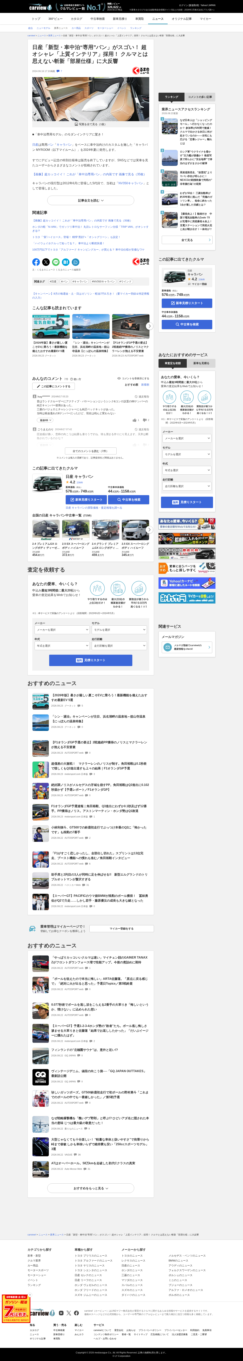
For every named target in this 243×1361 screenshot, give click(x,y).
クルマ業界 (34, 1260)
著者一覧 (126, 1334)
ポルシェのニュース (181, 1275)
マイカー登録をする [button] (122, 928)
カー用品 (33, 1265)
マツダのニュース (132, 1280)
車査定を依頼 (173, 363)
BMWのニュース (178, 1260)
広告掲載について (160, 1334)
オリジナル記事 (182, 18)
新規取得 (193, 5)
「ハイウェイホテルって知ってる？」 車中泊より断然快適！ (68, 243)
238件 (80, 482)
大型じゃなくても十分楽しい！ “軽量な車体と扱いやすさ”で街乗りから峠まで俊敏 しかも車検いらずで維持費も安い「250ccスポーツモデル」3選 (100, 1144)
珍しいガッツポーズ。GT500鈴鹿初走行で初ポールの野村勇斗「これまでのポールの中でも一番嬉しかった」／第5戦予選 (100, 1095)
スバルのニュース (132, 1285)
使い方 (77, 379)
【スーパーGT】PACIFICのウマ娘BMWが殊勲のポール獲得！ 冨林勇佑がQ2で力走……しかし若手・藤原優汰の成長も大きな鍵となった (99, 898)
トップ (36, 18)
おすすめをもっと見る (89, 1188)
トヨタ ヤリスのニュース (90, 1265)
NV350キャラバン (130, 183)
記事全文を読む (88, 200)
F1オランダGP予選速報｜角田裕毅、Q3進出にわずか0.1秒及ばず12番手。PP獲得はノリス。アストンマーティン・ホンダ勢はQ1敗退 (99, 808)
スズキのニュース (132, 1289)
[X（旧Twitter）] (69, 1313)
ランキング (171, 96)
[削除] (30, 1295)
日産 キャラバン (79, 476)
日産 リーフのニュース (88, 1280)
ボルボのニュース (179, 1294)
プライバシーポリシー (150, 1330)
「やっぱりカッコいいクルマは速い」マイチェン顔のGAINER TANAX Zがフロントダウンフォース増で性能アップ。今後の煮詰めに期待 (99, 960)
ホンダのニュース (132, 1270)
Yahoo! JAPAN (207, 5)
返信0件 (44, 420)
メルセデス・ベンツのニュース (187, 1255)
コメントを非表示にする (135, 378)
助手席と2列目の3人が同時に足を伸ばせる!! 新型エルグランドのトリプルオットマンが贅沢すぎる (99, 877)
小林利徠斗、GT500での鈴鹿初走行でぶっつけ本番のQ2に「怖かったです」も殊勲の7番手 (99, 830)
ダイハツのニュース (133, 1294)
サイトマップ (141, 1334)
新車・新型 (34, 1255)
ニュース (158, 18)
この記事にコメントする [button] (55, 386)
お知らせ (131, 1330)
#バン (64, 281)
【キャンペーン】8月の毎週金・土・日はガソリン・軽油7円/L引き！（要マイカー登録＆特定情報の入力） (90, 295)
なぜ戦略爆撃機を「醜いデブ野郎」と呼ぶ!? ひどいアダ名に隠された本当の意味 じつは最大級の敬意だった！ (100, 1121)
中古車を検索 (131, 499)
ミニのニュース (178, 1280)
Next (149, 326)
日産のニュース (131, 1265)
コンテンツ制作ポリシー (106, 1334)
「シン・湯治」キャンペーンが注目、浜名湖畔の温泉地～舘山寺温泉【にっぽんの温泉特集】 (90, 347)
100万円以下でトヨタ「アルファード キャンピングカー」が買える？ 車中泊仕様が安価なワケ (88, 249)
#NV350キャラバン (103, 281)
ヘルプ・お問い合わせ (105, 1338)
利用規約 (194, 1330)
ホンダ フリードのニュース (91, 1289)
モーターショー (37, 1275)
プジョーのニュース (181, 1285)
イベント (33, 1280)
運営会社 (118, 1330)
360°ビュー (55, 18)
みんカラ (79, 1334)
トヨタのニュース (132, 1255)
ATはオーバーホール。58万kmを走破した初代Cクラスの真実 (93, 1163)
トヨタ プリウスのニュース (91, 1255)
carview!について (102, 1330)
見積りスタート (95, 660)
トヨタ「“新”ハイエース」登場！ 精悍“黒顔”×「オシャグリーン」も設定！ (76, 237)
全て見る (187, 240)
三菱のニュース (131, 1275)
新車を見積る (201, 363)
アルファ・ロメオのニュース (186, 1289)
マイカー (205, 18)
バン (50, 144)
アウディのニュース (181, 1265)
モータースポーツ (38, 1270)
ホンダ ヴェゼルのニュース (91, 1285)
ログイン (183, 5)
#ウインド (125, 281)
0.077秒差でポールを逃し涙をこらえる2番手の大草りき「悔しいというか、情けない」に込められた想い (100, 1007)
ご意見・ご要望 (199, 1334)
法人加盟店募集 (180, 1334)
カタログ (76, 18)
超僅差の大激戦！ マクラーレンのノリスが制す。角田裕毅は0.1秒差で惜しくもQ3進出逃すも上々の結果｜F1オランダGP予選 (99, 766)
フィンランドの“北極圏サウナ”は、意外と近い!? (84, 1049)
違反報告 (144, 396)
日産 (35, 144)
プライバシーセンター (175, 1330)
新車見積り (120, 18)
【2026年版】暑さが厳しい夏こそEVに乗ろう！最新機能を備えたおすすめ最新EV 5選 (50, 347)
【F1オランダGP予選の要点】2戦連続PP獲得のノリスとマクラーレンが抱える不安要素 (130, 347)
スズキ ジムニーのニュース (91, 1294)
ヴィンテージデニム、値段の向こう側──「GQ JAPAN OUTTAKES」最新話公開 (99, 1073)
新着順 (145, 384)
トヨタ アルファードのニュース (94, 1260)
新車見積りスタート (89, 499)
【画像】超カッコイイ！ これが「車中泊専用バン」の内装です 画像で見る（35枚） (89, 174)
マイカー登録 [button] (199, 284)
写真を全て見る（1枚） (93, 124)
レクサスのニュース (133, 1260)
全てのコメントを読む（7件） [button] (91, 451)
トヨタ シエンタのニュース (91, 1270)
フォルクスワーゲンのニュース (187, 1270)
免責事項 (206, 1330)
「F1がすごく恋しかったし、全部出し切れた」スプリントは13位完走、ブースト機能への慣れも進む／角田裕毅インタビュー (97, 856)
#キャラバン (80, 281)
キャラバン (64, 144)
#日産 (53, 281)
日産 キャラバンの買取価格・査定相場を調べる (94, 507)
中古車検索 (98, 18)
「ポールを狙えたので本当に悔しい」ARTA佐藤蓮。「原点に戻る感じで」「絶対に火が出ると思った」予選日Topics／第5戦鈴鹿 (99, 981)
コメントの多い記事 (200, 96)
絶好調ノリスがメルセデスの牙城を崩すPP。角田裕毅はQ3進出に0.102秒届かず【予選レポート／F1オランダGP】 (100, 787)
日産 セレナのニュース (88, 1275)
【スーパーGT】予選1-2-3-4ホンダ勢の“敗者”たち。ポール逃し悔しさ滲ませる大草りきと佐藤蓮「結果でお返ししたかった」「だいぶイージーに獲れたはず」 (99, 1030)
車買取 (139, 18)
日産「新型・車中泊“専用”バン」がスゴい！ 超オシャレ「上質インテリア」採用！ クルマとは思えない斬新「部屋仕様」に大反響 (90, 54)
